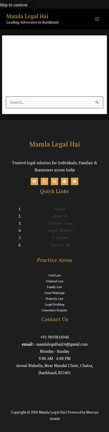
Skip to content (14, 4)
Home (60, 209)
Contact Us (60, 244)
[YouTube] (74, 181)
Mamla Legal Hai (27, 16)
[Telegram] (64, 181)
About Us (60, 216)
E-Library (60, 237)
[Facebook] (34, 181)
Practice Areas (60, 223)
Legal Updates (60, 230)
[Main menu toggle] (97, 19)
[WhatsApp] (44, 181)
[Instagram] (54, 181)
